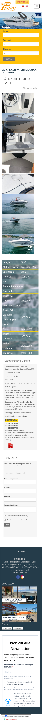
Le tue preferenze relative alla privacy (18, 716)
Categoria (7, 40)
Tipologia (7, 49)
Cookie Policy (18, 628)
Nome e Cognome (11, 479)
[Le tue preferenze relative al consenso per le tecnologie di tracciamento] (4, 719)
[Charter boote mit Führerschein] (23, 6)
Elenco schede (30, 88)
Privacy (5, 624)
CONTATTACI (22, 2)
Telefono (7, 496)
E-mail (7, 487)
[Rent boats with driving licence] (27, 6)
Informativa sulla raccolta (9, 719)
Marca (5, 31)
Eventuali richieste (11, 505)
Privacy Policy (7, 628)
